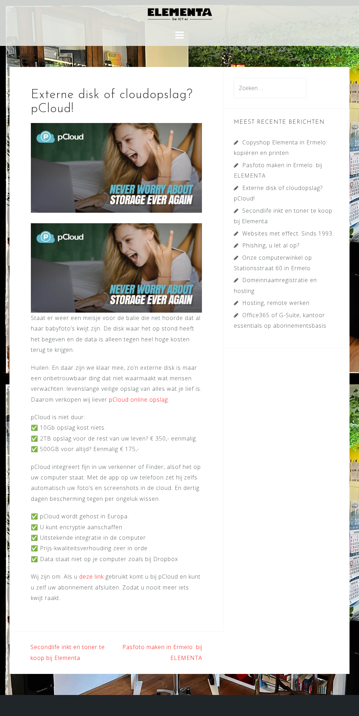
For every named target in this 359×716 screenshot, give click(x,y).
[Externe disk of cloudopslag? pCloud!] (116, 167)
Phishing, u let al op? (270, 245)
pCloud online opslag (138, 399)
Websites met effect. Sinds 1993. (288, 233)
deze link (92, 576)
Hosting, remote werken (276, 303)
